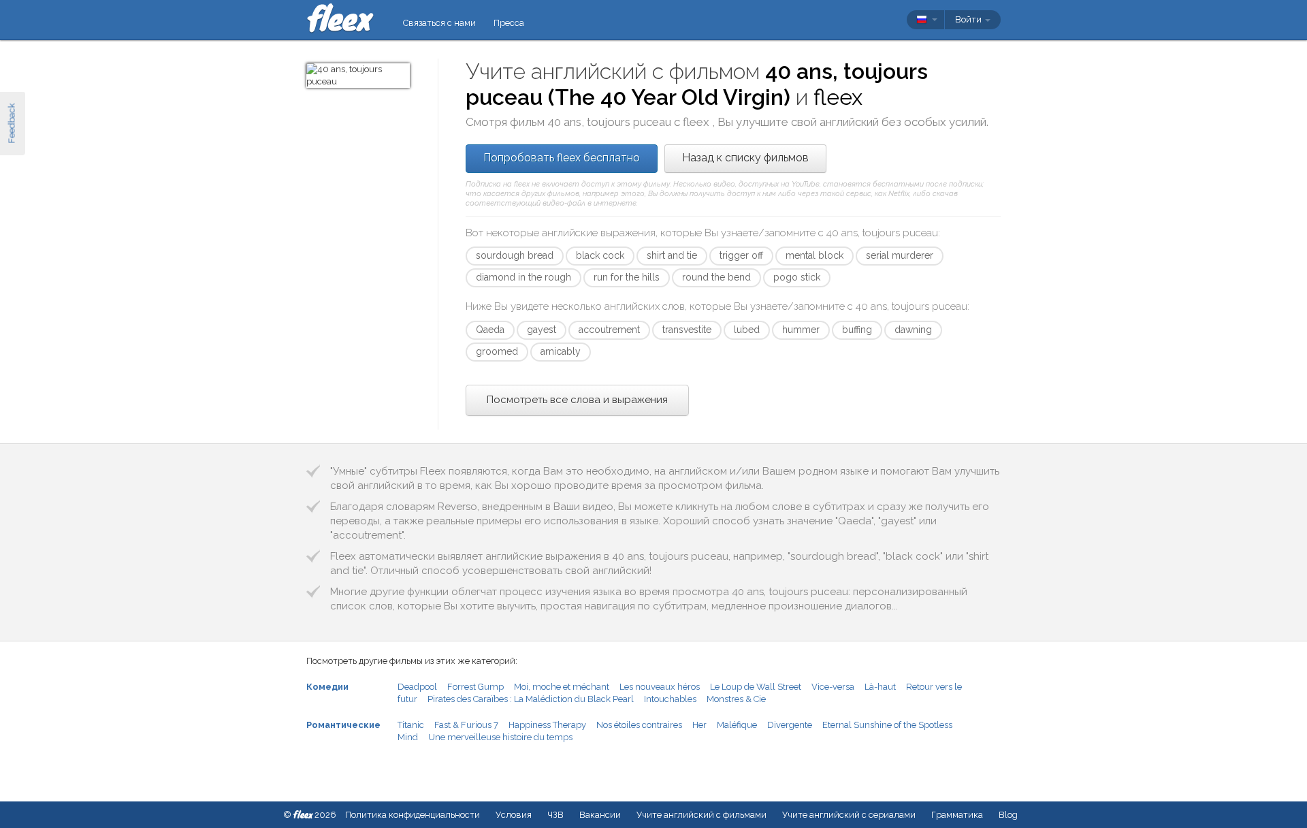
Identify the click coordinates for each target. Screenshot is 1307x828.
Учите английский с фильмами (701, 815)
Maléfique (737, 725)
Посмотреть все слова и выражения (577, 400)
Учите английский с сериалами (849, 815)
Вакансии (600, 815)
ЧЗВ (555, 815)
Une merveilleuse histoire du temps (500, 737)
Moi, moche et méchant (561, 687)
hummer (801, 329)
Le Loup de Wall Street (755, 687)
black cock (600, 255)
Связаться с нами (439, 23)
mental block (814, 255)
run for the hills (627, 277)
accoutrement (609, 329)
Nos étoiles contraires (639, 725)
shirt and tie (672, 255)
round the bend (716, 277)
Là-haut (880, 687)
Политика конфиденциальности (412, 815)
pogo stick (796, 277)
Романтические (343, 725)
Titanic (411, 725)
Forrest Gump (475, 687)
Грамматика (957, 815)
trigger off (741, 255)
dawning (913, 329)
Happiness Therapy (547, 725)
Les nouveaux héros (659, 687)
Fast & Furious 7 (466, 725)
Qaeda (490, 329)
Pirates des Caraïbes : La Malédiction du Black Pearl (530, 699)
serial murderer (899, 255)
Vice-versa (832, 687)
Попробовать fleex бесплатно (561, 157)
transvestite (686, 329)
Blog (1008, 815)
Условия (514, 815)
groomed (497, 351)
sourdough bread (514, 255)
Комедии (327, 687)
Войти (969, 19)
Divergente (789, 725)
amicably (560, 351)
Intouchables (670, 699)
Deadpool (417, 687)
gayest (541, 329)
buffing (857, 329)
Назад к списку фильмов (745, 157)
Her (699, 725)
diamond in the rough (523, 277)
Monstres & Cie (736, 699)
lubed (747, 329)
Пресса (509, 23)
